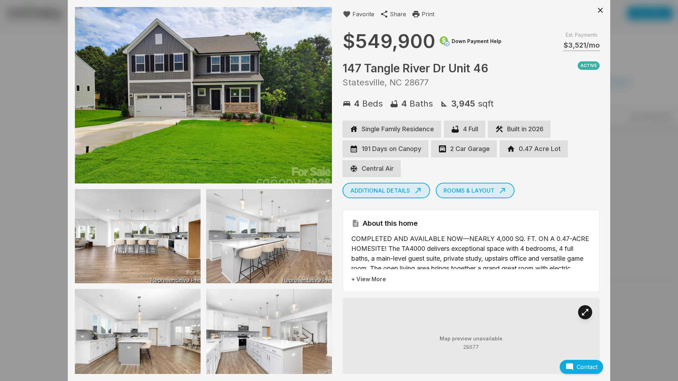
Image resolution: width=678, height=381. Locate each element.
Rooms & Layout (469, 190)
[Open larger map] (585, 312)
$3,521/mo (582, 45)
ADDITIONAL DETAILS (380, 190)
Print (428, 14)
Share (398, 14)
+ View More (368, 279)
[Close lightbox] (600, 10)
